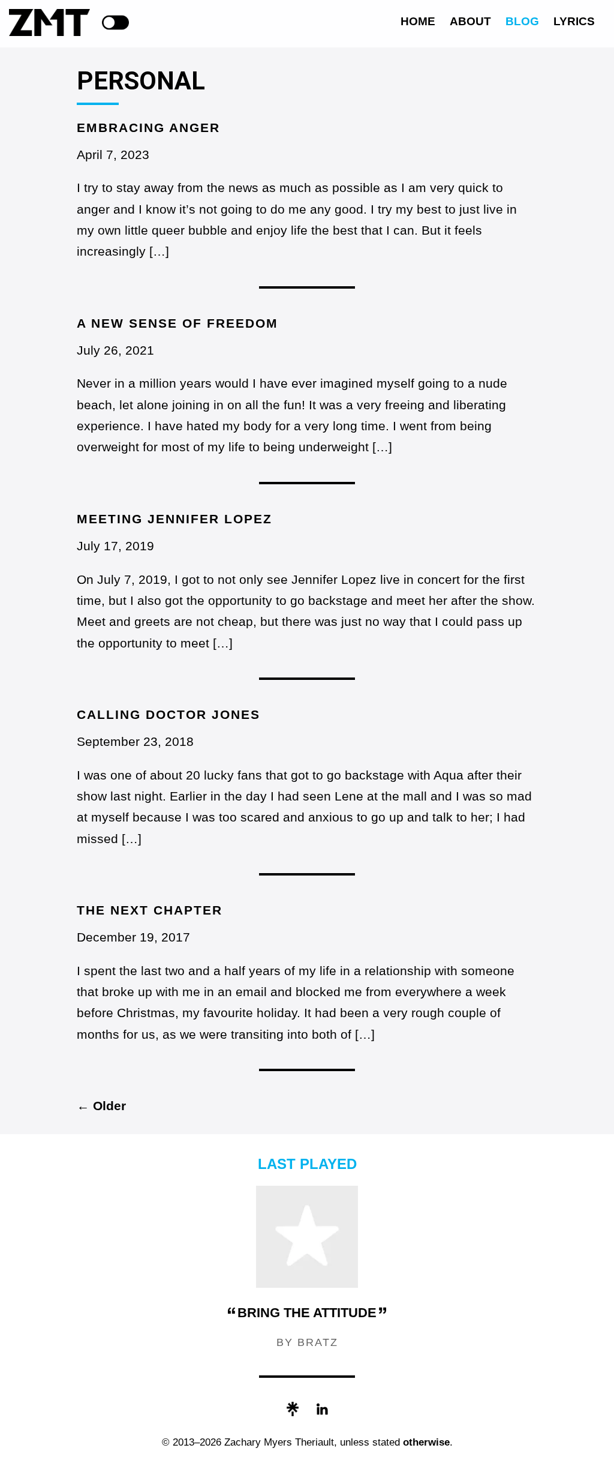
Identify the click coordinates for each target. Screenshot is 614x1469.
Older (101, 1106)
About (470, 21)
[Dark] (115, 22)
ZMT (49, 22)
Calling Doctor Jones (168, 714)
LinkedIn (322, 1409)
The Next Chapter (149, 910)
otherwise (426, 1442)
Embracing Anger (148, 127)
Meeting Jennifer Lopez (174, 519)
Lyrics (574, 21)
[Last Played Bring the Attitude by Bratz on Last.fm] (307, 1284)
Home (418, 21)
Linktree (292, 1409)
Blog (522, 21)
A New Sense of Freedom (177, 323)
